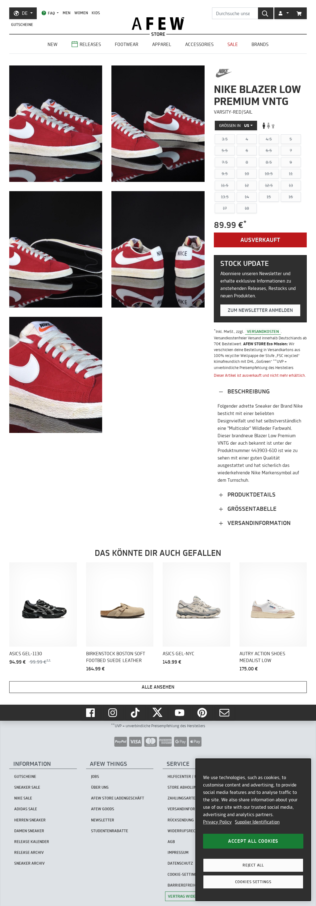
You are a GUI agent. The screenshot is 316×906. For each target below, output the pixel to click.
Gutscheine (22, 24)
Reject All (253, 865)
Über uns (100, 787)
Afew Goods (102, 809)
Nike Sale (23, 798)
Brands (260, 44)
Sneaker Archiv (29, 863)
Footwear (126, 44)
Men (66, 12)
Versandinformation (258, 522)
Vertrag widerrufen (189, 896)
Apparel (161, 44)
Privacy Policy (217, 822)
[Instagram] (113, 713)
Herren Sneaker (30, 820)
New (52, 44)
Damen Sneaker (29, 830)
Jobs (95, 776)
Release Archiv (29, 852)
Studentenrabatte (109, 830)
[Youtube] (180, 713)
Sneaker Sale (27, 787)
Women (81, 12)
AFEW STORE (158, 23)
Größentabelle (251, 508)
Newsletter (102, 820)
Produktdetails (251, 494)
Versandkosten (263, 331)
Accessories (199, 44)
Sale (232, 44)
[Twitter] (158, 713)
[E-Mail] (225, 713)
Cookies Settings (253, 881)
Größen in (234, 125)
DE (25, 13)
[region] (253, 829)
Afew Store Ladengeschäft (117, 798)
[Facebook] (91, 713)
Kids (96, 12)
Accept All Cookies (253, 841)
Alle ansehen (158, 687)
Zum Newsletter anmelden (260, 310)
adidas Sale (25, 809)
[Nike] (224, 73)
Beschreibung (248, 391)
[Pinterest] (202, 713)
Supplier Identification (257, 822)
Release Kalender (31, 841)
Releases (90, 44)
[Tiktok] (135, 713)
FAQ (51, 13)
